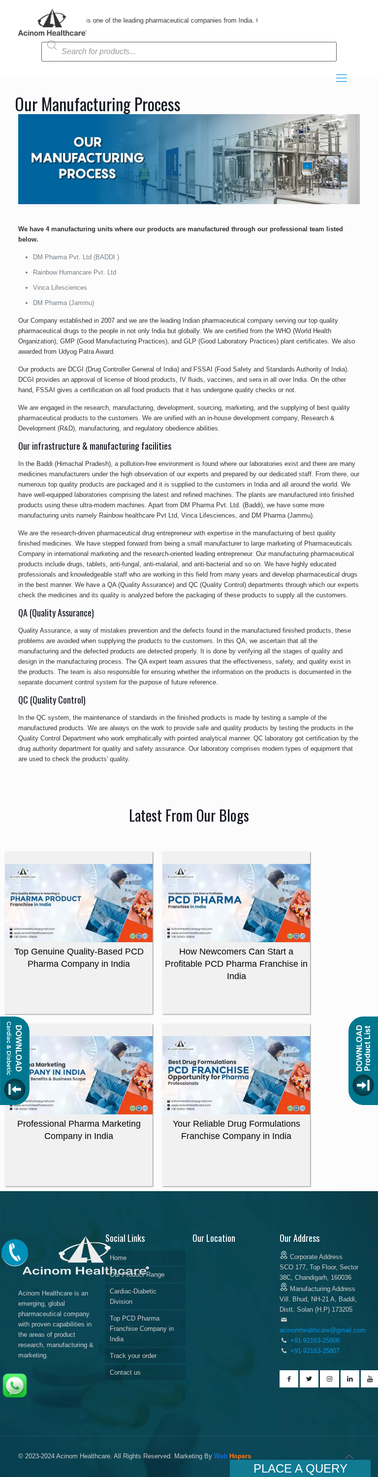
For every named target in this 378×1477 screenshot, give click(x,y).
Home (118, 1258)
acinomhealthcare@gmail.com (323, 1330)
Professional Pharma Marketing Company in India (79, 1130)
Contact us (125, 1372)
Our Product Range (137, 1274)
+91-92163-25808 (314, 1340)
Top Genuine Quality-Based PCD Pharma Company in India (79, 958)
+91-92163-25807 (315, 1350)
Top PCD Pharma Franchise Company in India (142, 1329)
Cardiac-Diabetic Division (133, 1296)
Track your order (133, 1355)
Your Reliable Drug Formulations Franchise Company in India (236, 1130)
